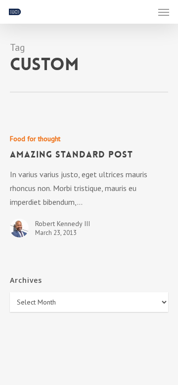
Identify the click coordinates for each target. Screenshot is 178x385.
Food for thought (35, 138)
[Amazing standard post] (89, 189)
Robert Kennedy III (62, 223)
